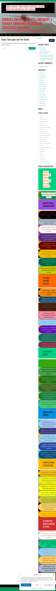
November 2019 (43, 97)
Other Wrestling (43, 141)
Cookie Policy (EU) (44, 161)
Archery (10, 35)
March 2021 (42, 82)
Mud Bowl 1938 (43, 49)
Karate (41, 153)
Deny (37, 585)
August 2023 (42, 75)
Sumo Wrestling (43, 139)
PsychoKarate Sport (44, 119)
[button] (53, 574)
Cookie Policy (34, 588)
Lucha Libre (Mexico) (44, 137)
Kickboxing (42, 129)
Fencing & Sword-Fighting (45, 143)
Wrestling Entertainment (45, 135)
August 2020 (42, 90)
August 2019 (42, 101)
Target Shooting (16, 35)
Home (2, 35)
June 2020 (42, 92)
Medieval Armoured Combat (46, 147)
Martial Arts (42, 151)
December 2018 (43, 105)
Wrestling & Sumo (44, 131)
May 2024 (42, 73)
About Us (23, 35)
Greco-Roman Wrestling (45, 133)
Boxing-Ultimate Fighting (45, 127)
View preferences (49, 585)
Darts (6, 35)
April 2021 (42, 80)
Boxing (41, 123)
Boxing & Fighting (43, 121)
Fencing (41, 145)
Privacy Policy (39, 588)
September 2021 (43, 76)
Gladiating (42, 149)
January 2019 (42, 103)
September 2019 (43, 99)
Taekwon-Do (42, 155)
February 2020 (43, 95)
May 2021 (42, 78)
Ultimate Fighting (43, 125)
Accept (26, 585)
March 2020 (42, 94)
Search (39, 38)
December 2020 (43, 84)
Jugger (41, 117)
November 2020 (43, 86)
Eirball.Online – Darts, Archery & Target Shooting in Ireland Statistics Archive (27, 23)
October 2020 (43, 88)
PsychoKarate (43, 47)
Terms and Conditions (44, 163)
